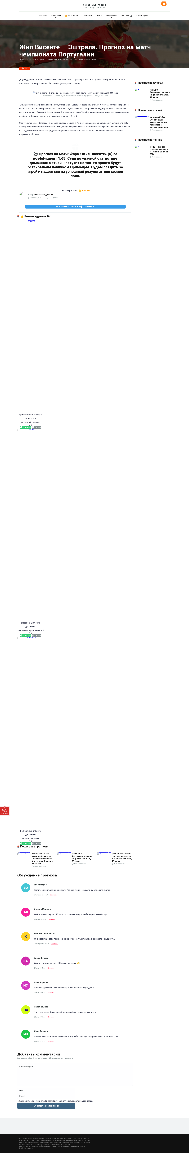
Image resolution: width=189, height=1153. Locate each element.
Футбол (24, 68)
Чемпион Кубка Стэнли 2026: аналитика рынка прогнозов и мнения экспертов (159, 122)
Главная (43, 16)
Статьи (99, 16)
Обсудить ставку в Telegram (75, 206)
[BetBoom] (30, 637)
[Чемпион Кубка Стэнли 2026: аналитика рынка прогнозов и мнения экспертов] (142, 116)
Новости (88, 16)
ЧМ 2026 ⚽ (126, 16)
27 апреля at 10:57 (41, 895)
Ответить (53, 895)
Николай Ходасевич (43, 194)
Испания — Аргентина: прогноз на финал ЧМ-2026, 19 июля (82, 857)
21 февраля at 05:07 (41, 944)
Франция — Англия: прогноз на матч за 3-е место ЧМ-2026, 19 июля (122, 857)
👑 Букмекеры (72, 16)
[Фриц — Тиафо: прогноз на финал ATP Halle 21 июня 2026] (142, 145)
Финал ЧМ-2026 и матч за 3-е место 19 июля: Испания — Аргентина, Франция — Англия (42, 858)
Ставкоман (94, 5)
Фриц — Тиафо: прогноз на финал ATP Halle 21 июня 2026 (159, 151)
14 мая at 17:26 (40, 968)
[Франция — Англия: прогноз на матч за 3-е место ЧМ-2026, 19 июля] (104, 852)
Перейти (26, 427)
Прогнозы (56, 16)
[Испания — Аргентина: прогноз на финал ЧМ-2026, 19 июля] (64, 852)
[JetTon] (30, 429)
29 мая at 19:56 (40, 1041)
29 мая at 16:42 (40, 1017)
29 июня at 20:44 (40, 919)
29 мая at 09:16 (40, 992)
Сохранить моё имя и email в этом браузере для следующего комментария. (56, 1101)
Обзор (37, 427)
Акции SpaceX (143, 16)
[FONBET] (30, 221)
